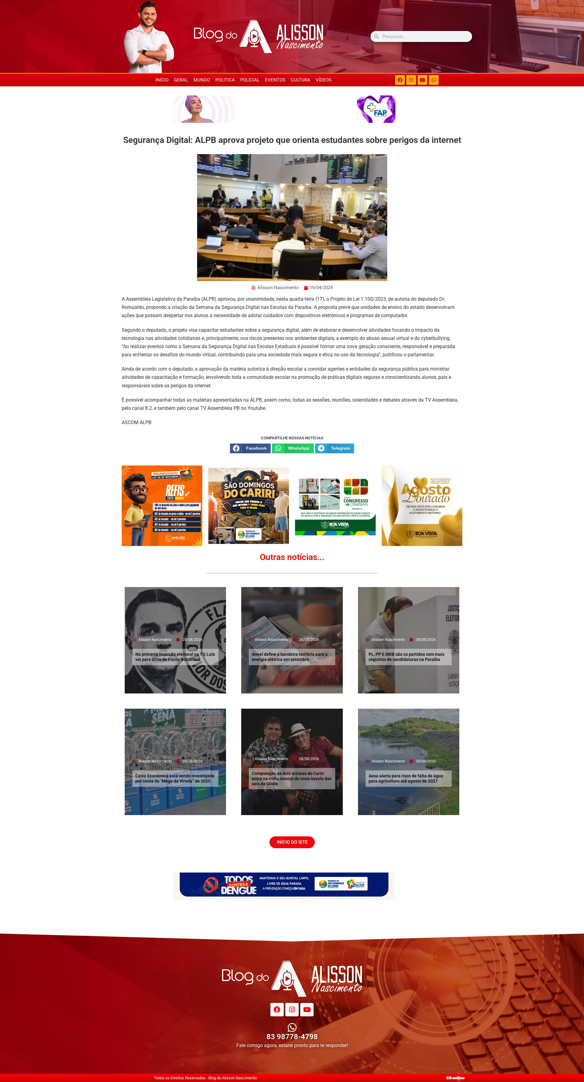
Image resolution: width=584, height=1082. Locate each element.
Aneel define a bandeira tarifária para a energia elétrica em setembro (290, 657)
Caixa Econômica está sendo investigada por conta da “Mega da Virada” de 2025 (174, 778)
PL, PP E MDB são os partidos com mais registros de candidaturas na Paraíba (406, 657)
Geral (181, 80)
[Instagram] (411, 80)
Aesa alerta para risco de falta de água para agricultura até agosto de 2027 (406, 778)
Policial (249, 80)
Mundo (201, 80)
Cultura (300, 80)
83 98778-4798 (292, 1036)
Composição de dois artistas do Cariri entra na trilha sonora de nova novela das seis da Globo (292, 778)
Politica (225, 80)
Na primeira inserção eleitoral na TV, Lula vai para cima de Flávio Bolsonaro (175, 657)
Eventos (275, 80)
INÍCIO (162, 80)
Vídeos (324, 80)
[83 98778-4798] (292, 1027)
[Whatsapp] (434, 80)
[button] (250, 448)
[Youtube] (422, 80)
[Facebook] (400, 80)
